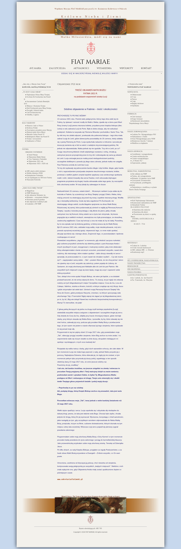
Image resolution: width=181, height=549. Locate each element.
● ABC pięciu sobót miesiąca (35, 171)
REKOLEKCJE (132, 266)
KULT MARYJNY (28, 123)
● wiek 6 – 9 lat (139, 224)
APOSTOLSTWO (133, 198)
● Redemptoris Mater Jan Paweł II (37, 136)
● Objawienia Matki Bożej (36, 157)
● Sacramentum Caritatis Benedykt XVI (36, 102)
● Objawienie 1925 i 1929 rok (37, 163)
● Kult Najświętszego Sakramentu (142, 201)
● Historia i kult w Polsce (34, 126)
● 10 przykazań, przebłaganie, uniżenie (140, 184)
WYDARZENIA (104, 68)
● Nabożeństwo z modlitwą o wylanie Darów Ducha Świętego (143, 188)
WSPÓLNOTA (132, 92)
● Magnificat (29, 191)
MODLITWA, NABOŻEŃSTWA (139, 171)
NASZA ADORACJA (134, 151)
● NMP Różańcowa (32, 193)
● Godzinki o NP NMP (33, 204)
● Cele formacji (136, 117)
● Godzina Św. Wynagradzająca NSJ (143, 134)
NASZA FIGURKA (134, 272)
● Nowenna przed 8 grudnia (35, 199)
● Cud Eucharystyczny (33, 112)
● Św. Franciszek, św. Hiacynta (141, 280)
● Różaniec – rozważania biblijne (36, 197)
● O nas (133, 97)
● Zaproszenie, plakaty (138, 163)
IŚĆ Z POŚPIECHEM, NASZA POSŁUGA (142, 260)
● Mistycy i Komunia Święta (35, 106)
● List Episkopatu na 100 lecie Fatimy (38, 177)
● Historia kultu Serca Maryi (35, 132)
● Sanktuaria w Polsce (33, 141)
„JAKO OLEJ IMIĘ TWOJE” (32, 188)
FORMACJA (131, 114)
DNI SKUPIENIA (133, 269)
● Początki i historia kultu (34, 110)
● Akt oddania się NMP (139, 174)
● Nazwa (134, 99)
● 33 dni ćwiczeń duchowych (141, 248)
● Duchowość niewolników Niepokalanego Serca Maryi (139, 122)
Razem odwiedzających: (87, 528)
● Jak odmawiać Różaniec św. (35, 195)
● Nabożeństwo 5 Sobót (139, 136)
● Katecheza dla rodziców (141, 210)
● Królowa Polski (31, 128)
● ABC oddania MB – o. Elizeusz (142, 250)
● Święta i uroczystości (33, 139)
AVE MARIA (35, 68)
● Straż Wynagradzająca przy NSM (143, 139)
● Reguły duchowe (137, 103)
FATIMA (25, 149)
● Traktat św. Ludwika (138, 245)
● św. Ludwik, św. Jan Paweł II (141, 278)
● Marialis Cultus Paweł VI (34, 134)
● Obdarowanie (136, 95)
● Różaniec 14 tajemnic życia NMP (143, 178)
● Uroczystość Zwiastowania (140, 180)
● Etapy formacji (136, 119)
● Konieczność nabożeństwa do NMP (143, 203)
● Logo (133, 101)
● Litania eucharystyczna (139, 156)
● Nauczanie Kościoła (32, 180)
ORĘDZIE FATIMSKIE (33, 152)
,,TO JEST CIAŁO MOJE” (31, 92)
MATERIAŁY (132, 243)
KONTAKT (146, 68)
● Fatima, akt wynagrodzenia (141, 176)
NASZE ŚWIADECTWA (136, 263)
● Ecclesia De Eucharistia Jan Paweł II (37, 98)
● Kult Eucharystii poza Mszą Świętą (38, 108)
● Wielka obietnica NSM (33, 173)
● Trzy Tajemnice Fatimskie (37, 159)
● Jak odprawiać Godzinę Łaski (36, 202)
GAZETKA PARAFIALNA (137, 275)
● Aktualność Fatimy (138, 205)
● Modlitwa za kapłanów (139, 143)
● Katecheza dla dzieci (140, 212)
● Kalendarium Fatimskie (34, 175)
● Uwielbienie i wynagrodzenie (141, 154)
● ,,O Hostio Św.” (137, 161)
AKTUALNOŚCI (81, 68)
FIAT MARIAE (90, 62)
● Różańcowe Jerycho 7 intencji (142, 141)
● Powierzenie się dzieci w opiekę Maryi (143, 215)
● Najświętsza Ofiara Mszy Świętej (37, 95)
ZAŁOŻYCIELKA (57, 68)
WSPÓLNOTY (126, 68)
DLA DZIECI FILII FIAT (140, 207)
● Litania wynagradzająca (139, 158)
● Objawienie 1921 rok (35, 161)
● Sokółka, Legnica (32, 115)
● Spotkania (135, 105)
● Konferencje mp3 (137, 252)
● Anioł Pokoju (32, 155)
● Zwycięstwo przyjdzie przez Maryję (38, 130)
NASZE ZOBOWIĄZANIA (137, 132)
